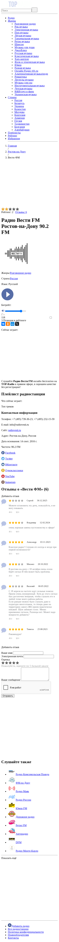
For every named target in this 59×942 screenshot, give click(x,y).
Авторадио (22, 833)
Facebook (10, 452)
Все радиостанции (18, 929)
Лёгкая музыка (23, 35)
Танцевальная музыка (27, 38)
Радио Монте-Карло (27, 850)
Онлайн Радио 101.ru (26, 70)
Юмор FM (21, 808)
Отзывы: (21, 212)
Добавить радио (20, 926)
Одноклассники (14, 470)
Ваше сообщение (10, 679)
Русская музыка (23, 53)
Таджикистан (22, 123)
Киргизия (19, 115)
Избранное (14, 138)
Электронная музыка (26, 29)
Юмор (18, 65)
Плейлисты (14, 132)
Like (55, 317)
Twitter (9, 458)
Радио (11, 18)
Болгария (19, 126)
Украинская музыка (26, 94)
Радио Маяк (22, 791)
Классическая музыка (27, 56)
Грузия (18, 121)
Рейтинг (12, 135)
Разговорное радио (25, 23)
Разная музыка (23, 68)
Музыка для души (25, 47)
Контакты (13, 937)
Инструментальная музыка (30, 85)
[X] (17, 324)
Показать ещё (8, 858)
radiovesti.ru (14, 430)
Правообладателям (18, 934)
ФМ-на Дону (23, 782)
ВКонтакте (11, 464)
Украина (19, 106)
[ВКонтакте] (3, 324)
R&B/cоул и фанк (24, 91)
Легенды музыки (24, 79)
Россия (18, 100)
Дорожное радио (25, 816)
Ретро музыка (22, 41)
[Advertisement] (29, 184)
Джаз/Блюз (21, 50)
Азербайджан (22, 129)
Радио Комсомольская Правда (32, 774)
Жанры (12, 20)
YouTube (10, 476)
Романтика (21, 76)
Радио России (23, 799)
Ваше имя (6, 652)
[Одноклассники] (8, 324)
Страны (12, 97)
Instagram (10, 482)
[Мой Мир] (12, 324)
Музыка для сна (23, 82)
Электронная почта (12, 656)
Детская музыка (23, 88)
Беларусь (19, 103)
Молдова (19, 112)
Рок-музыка (21, 26)
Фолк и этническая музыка (30, 62)
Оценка (5, 659)
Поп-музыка (21, 32)
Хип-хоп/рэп (22, 59)
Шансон (19, 44)
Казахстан (20, 109)
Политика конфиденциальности (26, 932)
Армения (19, 118)
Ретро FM (21, 825)
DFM (18, 842)
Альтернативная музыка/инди (31, 73)
